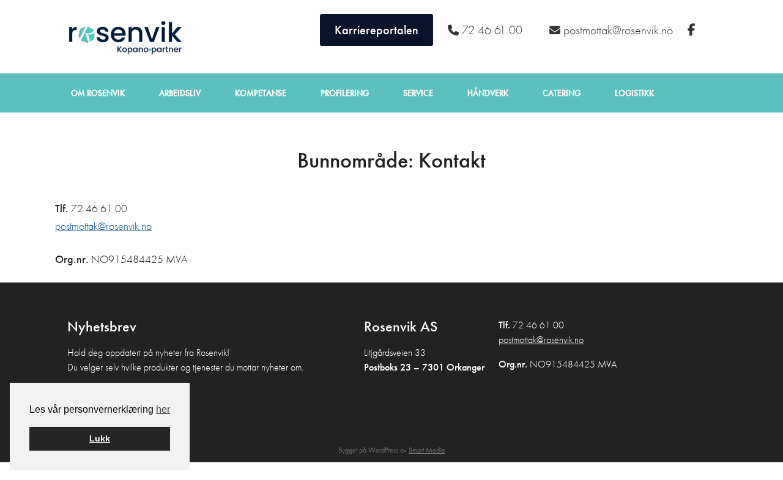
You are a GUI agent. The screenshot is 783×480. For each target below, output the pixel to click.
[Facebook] (693, 30)
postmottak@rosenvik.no (103, 226)
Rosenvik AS (122, 36)
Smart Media (427, 450)
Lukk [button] (99, 438)
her (163, 409)
